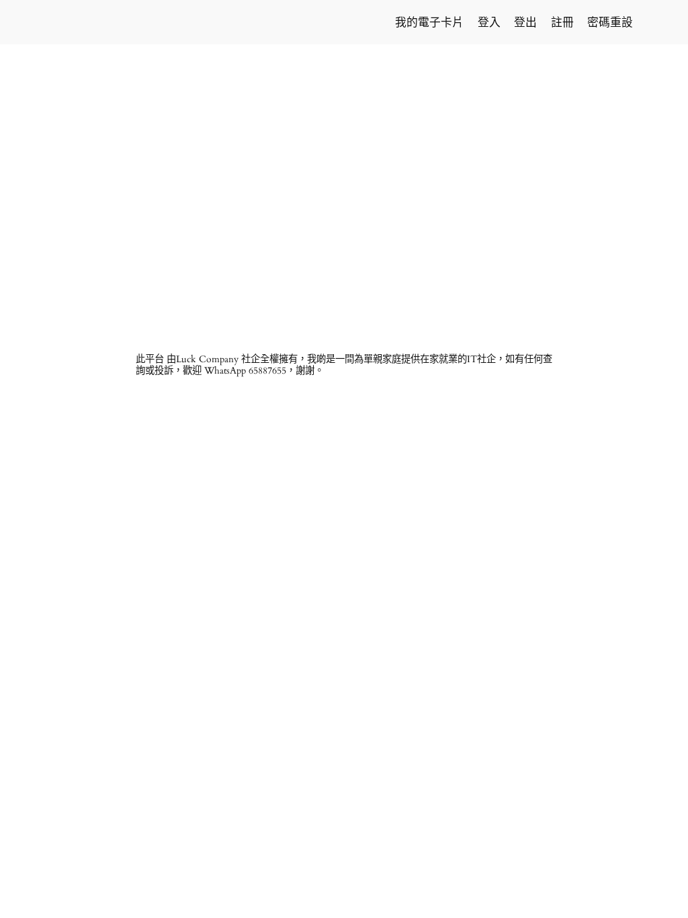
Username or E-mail (241, 62)
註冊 (423, 218)
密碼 (203, 120)
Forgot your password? (344, 257)
